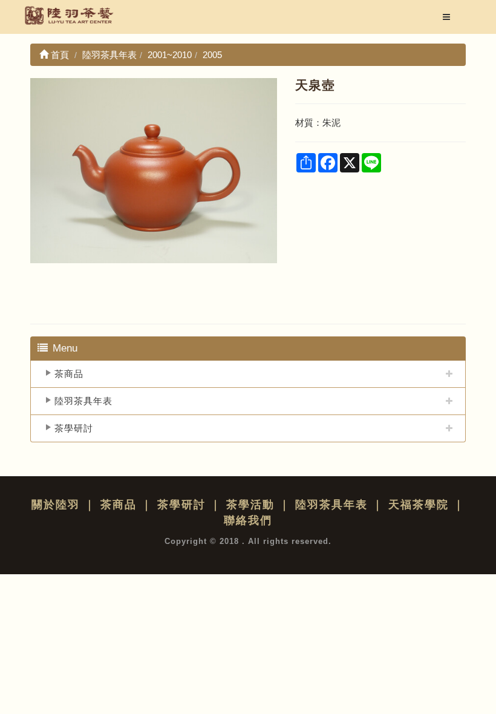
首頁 (58, 55)
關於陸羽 (55, 505)
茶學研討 (73, 428)
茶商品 (68, 373)
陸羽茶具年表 (83, 401)
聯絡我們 (248, 520)
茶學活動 (250, 505)
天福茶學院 (418, 505)
